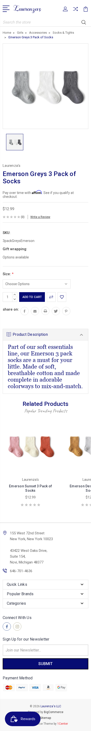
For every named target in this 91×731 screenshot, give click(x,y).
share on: (11, 309)
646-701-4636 (21, 571)
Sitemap (45, 718)
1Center (62, 723)
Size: (8, 274)
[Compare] (75, 10)
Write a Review (40, 217)
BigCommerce (53, 712)
